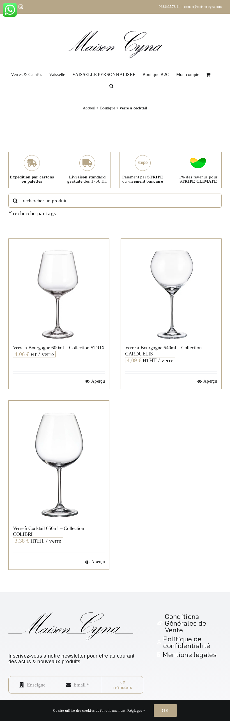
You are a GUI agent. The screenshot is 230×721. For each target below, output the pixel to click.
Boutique (107, 108)
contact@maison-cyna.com (203, 7)
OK (165, 710)
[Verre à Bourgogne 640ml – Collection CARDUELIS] (171, 289)
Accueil (89, 108)
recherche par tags (34, 213)
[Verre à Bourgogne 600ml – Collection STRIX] (59, 289)
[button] (111, 85)
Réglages (135, 710)
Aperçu (98, 381)
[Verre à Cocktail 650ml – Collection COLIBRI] (59, 460)
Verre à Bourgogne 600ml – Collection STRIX (59, 347)
